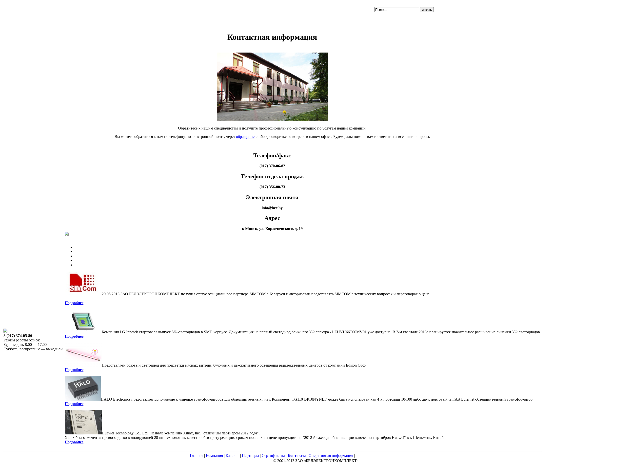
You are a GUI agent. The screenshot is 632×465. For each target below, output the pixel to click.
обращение (245, 136)
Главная (196, 455)
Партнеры (250, 455)
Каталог (232, 455)
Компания (214, 455)
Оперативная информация (331, 455)
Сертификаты (273, 455)
